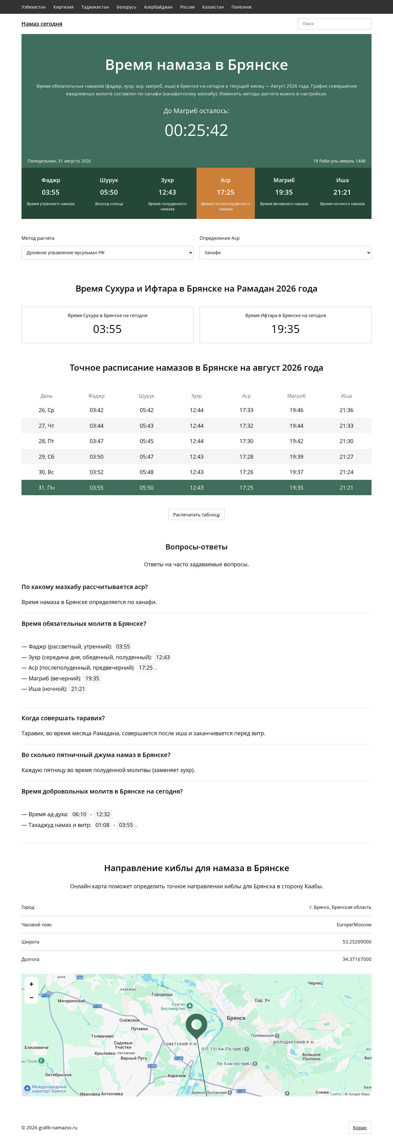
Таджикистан (95, 7)
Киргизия (63, 7)
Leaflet (336, 1094)
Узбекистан (33, 7)
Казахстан (213, 7)
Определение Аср (219, 238)
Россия (187, 7)
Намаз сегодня (41, 23)
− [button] (31, 997)
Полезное (242, 7)
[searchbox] (335, 23)
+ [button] (31, 984)
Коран (360, 1127)
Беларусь (126, 7)
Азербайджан (158, 7)
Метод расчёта (37, 238)
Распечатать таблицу (196, 514)
